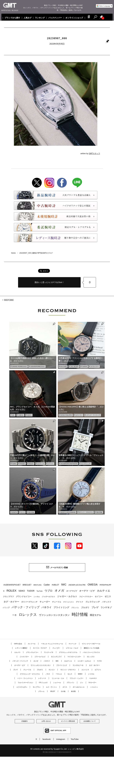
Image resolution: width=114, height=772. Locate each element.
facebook (47, 739)
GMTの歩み (18, 644)
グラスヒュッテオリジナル (68, 652)
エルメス (17, 652)
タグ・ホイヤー (11, 601)
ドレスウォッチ (86, 463)
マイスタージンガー (74, 656)
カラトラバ (78, 415)
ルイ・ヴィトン (51, 687)
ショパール (57, 682)
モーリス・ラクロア (40, 648)
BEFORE (9, 300)
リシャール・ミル (58, 678)
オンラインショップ (74, 18)
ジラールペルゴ (40, 656)
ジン (81, 682)
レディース (42, 678)
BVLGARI (63, 366)
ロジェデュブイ (56, 656)
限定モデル (95, 615)
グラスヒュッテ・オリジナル (30, 674)
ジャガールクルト (48, 596)
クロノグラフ (8, 597)
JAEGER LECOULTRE (77, 585)
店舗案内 (24, 721)
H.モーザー (92, 682)
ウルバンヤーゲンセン (25, 682)
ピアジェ (50, 463)
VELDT (52, 691)
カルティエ (40, 463)
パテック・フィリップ (93, 415)
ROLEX (31, 463)
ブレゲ (95, 607)
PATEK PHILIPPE (66, 415)
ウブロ (49, 590)
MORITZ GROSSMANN (67, 512)
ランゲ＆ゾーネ (78, 665)
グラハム (41, 691)
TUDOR (84, 366)
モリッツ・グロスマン (86, 512)
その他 (63, 691)
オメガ (59, 590)
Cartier (14, 463)
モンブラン (36, 687)
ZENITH (14, 512)
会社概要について (89, 721)
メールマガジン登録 (59, 567)
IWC (13, 415)
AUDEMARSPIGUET (12, 585)
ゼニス (23, 512)
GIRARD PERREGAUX (19, 366)
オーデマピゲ (71, 591)
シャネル (37, 596)
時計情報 (31, 512)
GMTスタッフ (94, 153)
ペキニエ (59, 674)
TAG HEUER (74, 366)
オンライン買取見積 (68, 721)
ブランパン (75, 607)
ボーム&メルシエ (79, 687)
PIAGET (22, 463)
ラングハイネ (48, 652)
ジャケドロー (24, 656)
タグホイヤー (95, 366)
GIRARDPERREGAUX (37, 366)
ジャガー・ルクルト (67, 596)
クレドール (31, 644)
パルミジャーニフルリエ (91, 652)
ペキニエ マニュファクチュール (52, 644)
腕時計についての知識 (91, 648)
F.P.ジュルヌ (43, 682)
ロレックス (28, 615)
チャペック (72, 644)
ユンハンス (85, 669)
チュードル (56, 602)
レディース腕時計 (21, 648)
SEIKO (29, 415)
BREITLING (38, 585)
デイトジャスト (68, 602)
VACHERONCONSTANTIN (68, 463)
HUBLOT (55, 585)
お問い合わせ (46, 721)
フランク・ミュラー (76, 678)
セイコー (99, 596)
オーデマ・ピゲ (87, 590)
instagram (60, 739)
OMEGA (20, 415)
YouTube (40, 591)
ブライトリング (61, 607)
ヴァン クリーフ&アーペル (91, 644)
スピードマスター (86, 596)
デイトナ (79, 602)
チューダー (45, 601)
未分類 (73, 691)
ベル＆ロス (93, 678)
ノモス (47, 674)
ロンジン (52, 669)
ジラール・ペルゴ (72, 648)
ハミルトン (94, 687)
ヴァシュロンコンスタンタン (54, 615)
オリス (65, 687)
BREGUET (27, 585)
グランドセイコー (24, 596)
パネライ (47, 607)
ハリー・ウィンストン (25, 678)
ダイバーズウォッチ (29, 602)
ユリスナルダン (21, 687)
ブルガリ (85, 607)
